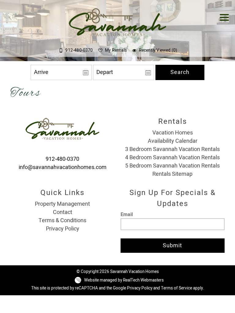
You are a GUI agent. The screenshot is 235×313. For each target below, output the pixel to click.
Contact (62, 212)
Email (127, 214)
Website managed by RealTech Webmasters (124, 280)
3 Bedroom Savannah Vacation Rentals (172, 149)
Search (179, 72)
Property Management (62, 204)
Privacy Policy (62, 229)
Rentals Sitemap (172, 174)
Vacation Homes (172, 133)
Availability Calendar (172, 141)
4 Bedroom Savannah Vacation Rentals (172, 157)
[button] (226, 21)
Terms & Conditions (62, 220)
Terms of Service (176, 288)
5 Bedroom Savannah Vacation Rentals (172, 166)
